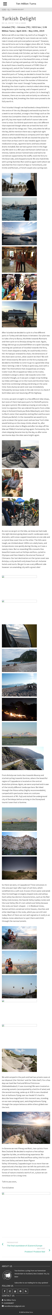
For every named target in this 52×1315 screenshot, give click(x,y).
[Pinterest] (20, 1291)
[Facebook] (4, 1291)
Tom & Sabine (20, 23)
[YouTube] (15, 1291)
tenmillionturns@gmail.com (14, 1306)
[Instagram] (9, 1291)
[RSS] (25, 1291)
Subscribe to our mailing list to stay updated (31, 1283)
